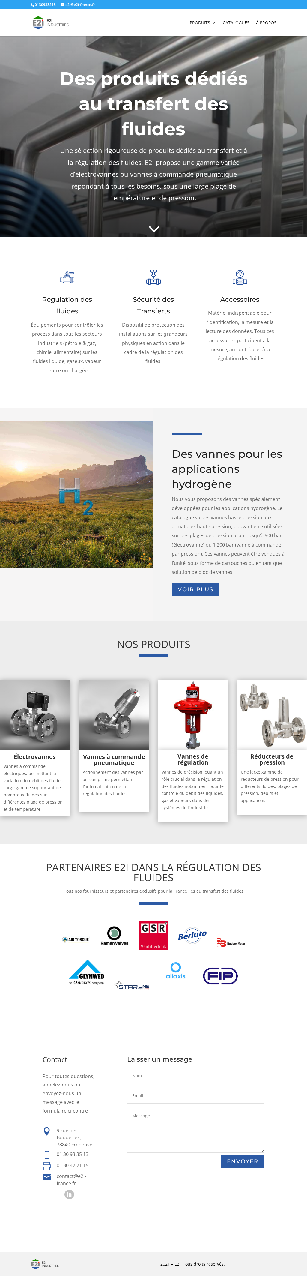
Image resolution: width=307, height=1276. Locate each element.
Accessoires (239, 299)
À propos (266, 23)
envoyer (242, 1161)
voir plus (195, 589)
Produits (200, 23)
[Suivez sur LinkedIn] (69, 1194)
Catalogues (236, 23)
